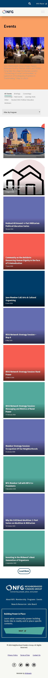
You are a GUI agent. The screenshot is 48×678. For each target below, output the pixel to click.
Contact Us (36, 655)
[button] (30, 3)
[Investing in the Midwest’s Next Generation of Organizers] (24, 549)
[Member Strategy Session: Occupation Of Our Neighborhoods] (24, 437)
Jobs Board (32, 604)
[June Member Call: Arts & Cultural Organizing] (24, 289)
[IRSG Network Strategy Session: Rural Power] (24, 363)
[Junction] (24, 140)
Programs (31, 599)
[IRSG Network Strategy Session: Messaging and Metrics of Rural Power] (24, 400)
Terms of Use (25, 655)
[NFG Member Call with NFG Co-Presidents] (24, 474)
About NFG (10, 599)
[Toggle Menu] (43, 12)
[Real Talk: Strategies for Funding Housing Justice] (24, 177)
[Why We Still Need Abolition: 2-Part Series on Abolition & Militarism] (24, 511)
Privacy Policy (13, 655)
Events (39, 599)
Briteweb (28, 673)
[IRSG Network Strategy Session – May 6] (24, 326)
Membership (21, 599)
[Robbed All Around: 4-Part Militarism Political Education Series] (24, 215)
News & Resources (19, 604)
